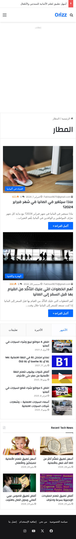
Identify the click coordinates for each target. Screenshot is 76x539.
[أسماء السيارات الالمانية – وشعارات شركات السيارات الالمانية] (62, 407)
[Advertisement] (38, 68)
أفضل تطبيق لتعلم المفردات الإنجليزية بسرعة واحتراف (57, 498)
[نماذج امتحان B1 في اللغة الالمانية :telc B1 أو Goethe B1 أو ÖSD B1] (62, 361)
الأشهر (63, 330)
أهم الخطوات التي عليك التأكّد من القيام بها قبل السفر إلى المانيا (40, 292)
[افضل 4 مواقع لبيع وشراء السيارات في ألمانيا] (62, 346)
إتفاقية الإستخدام (28, 521)
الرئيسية (66, 118)
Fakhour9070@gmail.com (57, 196)
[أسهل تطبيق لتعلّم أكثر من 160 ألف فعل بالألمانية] (56, 446)
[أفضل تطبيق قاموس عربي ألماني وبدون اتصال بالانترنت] (19, 483)
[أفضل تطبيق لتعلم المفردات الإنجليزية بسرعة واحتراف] (56, 483)
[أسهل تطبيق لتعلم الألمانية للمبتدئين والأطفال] (19, 446)
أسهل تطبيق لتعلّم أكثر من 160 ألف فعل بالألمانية (58, 461)
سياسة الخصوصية (59, 521)
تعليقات (13, 330)
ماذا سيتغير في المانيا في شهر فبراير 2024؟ (43, 204)
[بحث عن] (71, 16)
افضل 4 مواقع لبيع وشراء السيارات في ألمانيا (27, 344)
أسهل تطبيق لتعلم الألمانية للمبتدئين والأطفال (43, 3)
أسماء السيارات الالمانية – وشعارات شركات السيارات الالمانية (29, 404)
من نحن (43, 521)
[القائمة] (4, 16)
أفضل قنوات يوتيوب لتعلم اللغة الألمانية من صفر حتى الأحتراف (31, 373)
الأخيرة (39, 330)
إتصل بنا (12, 521)
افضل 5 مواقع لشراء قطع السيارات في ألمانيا (27, 390)
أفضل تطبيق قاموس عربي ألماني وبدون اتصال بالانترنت (21, 498)
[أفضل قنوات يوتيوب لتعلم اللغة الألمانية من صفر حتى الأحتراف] (62, 376)
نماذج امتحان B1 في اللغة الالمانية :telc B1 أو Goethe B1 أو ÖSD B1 (27, 359)
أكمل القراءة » (60, 225)
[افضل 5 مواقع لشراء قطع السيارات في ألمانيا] (62, 391)
